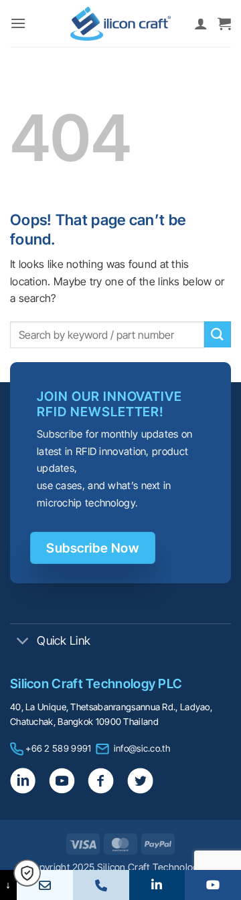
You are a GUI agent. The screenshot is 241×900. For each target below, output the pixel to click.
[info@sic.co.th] (45, 885)
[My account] (201, 23)
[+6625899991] (101, 885)
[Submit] (217, 334)
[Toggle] (23, 641)
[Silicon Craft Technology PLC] (120, 23)
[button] (18, 23)
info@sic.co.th (142, 748)
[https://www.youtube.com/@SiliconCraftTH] (213, 885)
